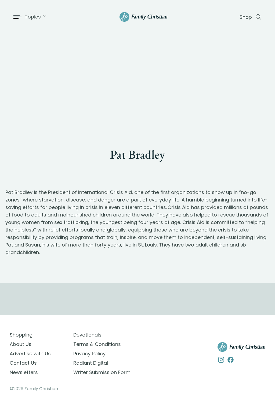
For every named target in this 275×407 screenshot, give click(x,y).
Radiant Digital (90, 363)
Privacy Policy (89, 353)
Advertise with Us (30, 353)
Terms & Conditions (97, 344)
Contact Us (23, 363)
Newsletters (24, 372)
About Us (20, 344)
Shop (246, 17)
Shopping (21, 334)
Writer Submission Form (102, 372)
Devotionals (87, 334)
